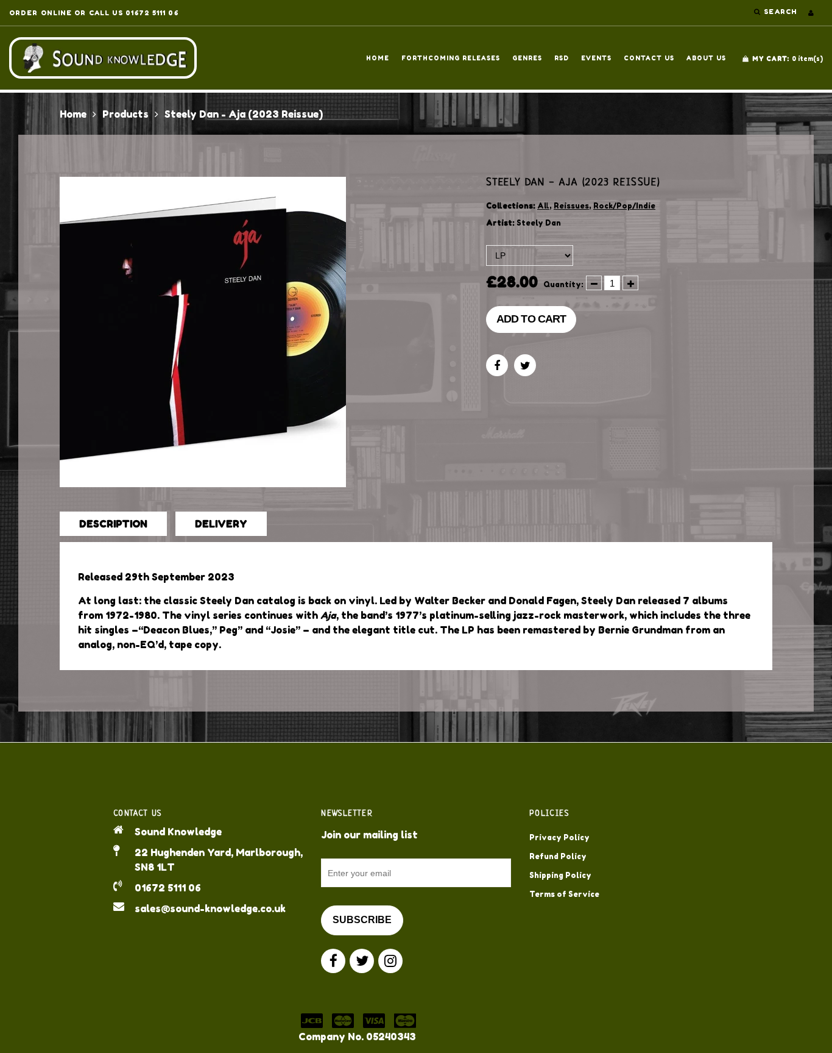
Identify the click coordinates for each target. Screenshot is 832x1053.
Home (377, 58)
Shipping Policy (560, 875)
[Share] (497, 365)
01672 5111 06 (168, 888)
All (543, 205)
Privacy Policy (559, 837)
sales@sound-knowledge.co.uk (210, 908)
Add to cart (531, 319)
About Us (706, 58)
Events (596, 58)
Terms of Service (564, 894)
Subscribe (362, 920)
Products (125, 114)
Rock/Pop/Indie (624, 205)
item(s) (787, 58)
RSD (561, 58)
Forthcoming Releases (450, 58)
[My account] (811, 13)
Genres (527, 58)
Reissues (571, 205)
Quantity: (563, 284)
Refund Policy (558, 856)
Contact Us (649, 58)
